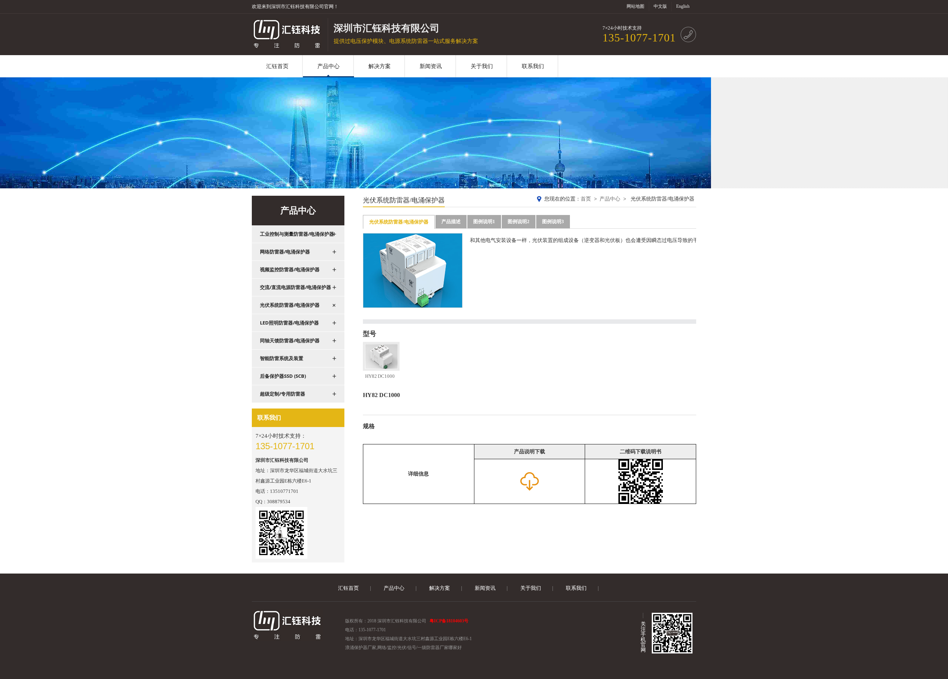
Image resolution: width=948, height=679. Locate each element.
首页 (586, 199)
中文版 (660, 6)
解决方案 (439, 588)
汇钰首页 (348, 588)
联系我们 (576, 588)
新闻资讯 (485, 588)
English (683, 6)
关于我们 (530, 588)
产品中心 (610, 199)
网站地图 (635, 6)
